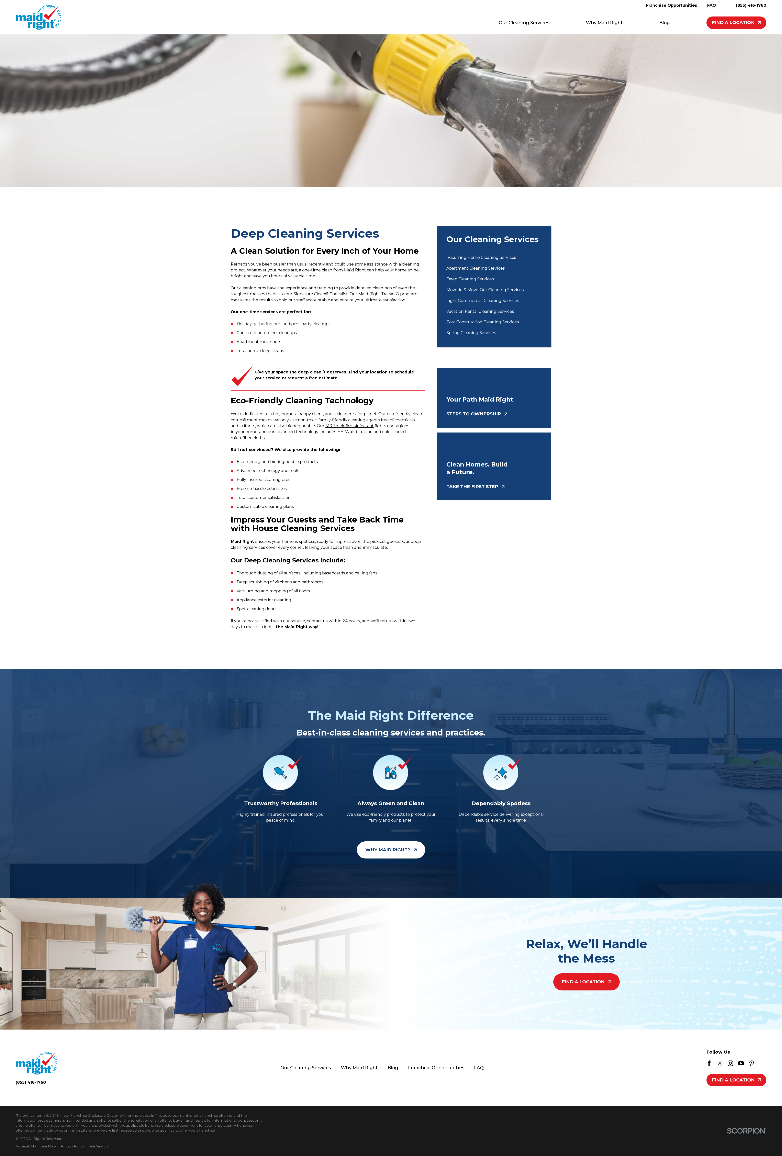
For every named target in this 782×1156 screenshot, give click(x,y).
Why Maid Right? (387, 850)
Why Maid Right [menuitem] (604, 22)
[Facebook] (709, 1063)
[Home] (38, 17)
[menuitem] (494, 257)
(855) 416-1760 (751, 5)
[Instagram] (730, 1063)
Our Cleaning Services (305, 1067)
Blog (393, 1067)
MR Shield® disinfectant (349, 425)
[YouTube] (741, 1063)
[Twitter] (720, 1063)
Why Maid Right (359, 1067)
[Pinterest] (751, 1063)
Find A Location (733, 22)
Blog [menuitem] (664, 22)
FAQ (479, 1067)
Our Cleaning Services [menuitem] (524, 22)
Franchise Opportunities (436, 1067)
